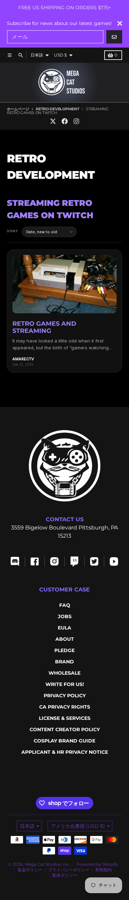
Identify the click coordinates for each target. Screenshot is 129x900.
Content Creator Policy (65, 729)
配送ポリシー (64, 875)
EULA (64, 628)
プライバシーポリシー (68, 869)
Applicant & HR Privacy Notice (64, 752)
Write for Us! (64, 684)
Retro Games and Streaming (44, 327)
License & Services (64, 718)
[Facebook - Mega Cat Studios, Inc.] (64, 121)
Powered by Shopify (97, 864)
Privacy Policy (65, 695)
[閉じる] (119, 23)
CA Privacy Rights (64, 707)
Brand (64, 662)
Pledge (64, 650)
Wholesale (64, 673)
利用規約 (103, 869)
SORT (12, 231)
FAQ (64, 605)
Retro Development (57, 109)
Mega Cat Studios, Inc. (48, 864)
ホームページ (18, 109)
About (64, 639)
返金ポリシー (30, 869)
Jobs (65, 616)
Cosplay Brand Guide (64, 741)
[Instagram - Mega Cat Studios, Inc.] (76, 121)
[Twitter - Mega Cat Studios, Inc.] (53, 121)
